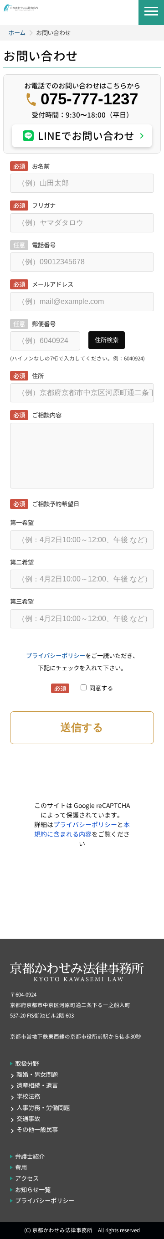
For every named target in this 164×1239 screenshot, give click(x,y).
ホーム (17, 33)
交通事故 (28, 1119)
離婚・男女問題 (37, 1074)
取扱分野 (27, 1063)
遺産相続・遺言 (37, 1085)
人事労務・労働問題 (43, 1108)
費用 (21, 1167)
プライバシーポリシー (55, 656)
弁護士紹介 (30, 1156)
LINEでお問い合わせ (86, 136)
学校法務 (28, 1096)
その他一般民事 (37, 1130)
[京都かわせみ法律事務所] (21, 9)
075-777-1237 (89, 99)
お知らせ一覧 (33, 1190)
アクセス (27, 1178)
